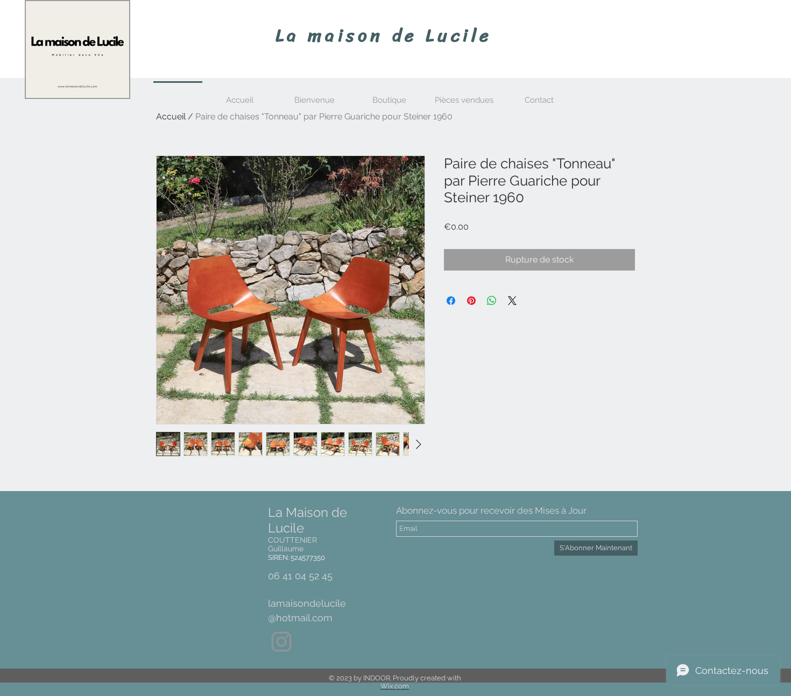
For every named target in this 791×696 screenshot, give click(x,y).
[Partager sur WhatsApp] (491, 300)
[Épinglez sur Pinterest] (471, 300)
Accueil (171, 116)
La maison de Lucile (384, 35)
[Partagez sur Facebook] (450, 300)
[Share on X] (512, 300)
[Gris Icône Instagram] (281, 641)
